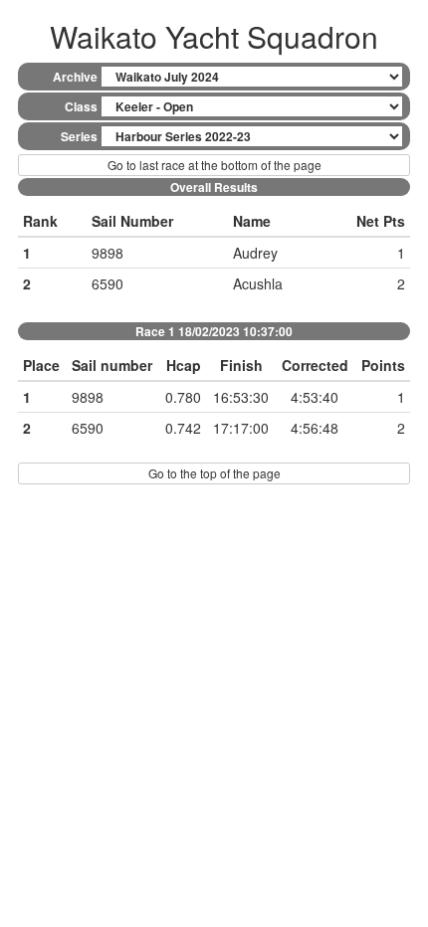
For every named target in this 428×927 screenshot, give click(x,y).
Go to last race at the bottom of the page (214, 164)
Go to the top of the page (214, 472)
